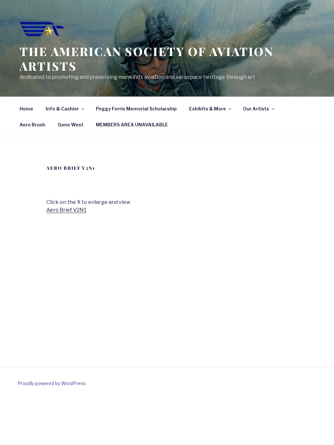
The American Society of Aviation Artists (147, 58)
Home (26, 108)
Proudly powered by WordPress (52, 383)
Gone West (71, 124)
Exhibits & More (207, 108)
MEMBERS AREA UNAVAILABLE (132, 124)
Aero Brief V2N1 (66, 210)
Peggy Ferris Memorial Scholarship (136, 108)
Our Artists (256, 108)
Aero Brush (32, 124)
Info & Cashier (62, 108)
